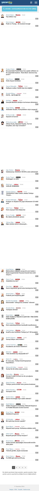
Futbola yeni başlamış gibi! (15, 295)
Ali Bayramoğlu (10, 115)
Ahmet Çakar (10, 293)
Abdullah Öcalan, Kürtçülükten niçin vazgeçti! (21, 109)
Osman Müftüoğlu (11, 199)
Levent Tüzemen (11, 344)
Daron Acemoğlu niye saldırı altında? (18, 398)
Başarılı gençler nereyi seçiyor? (17, 435)
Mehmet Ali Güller (11, 367)
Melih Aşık (9, 184)
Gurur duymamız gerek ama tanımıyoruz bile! (21, 288)
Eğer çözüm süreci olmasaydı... (16, 224)
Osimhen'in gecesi (12, 414)
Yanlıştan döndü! (12, 309)
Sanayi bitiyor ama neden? (15, 339)
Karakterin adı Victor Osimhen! (16, 346)
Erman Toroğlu (10, 215)
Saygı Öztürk (9, 107)
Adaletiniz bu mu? (12, 281)
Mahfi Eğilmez (10, 404)
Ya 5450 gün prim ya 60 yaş (15, 458)
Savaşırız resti (11, 391)
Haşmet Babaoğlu (11, 86)
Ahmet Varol (9, 441)
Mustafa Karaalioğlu (11, 300)
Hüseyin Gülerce (11, 191)
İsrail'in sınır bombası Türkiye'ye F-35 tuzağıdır (22, 332)
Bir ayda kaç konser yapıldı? (15, 421)
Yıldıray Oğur (10, 222)
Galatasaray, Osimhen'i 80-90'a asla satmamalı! (22, 172)
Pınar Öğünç (9, 449)
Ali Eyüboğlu (9, 419)
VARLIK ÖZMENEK (12, 186)
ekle (24, 22)
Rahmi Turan (9, 279)
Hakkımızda (26, 489)
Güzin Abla (9, 374)
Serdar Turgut (10, 177)
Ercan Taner (9, 412)
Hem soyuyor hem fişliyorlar (15, 210)
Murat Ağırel (9, 426)
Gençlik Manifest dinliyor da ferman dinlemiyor (22, 102)
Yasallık (20, 489)
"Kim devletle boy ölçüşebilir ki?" (17, 353)
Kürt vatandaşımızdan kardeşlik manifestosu (21, 325)
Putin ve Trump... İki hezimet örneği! (18, 24)
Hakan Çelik (9, 433)
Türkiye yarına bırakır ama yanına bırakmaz (20, 384)
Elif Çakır (8, 352)
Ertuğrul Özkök (10, 69)
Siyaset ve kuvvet (12, 116)
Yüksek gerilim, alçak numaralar (17, 451)
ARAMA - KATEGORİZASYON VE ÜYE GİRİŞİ (20, 9)
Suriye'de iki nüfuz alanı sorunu (17, 369)
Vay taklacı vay (11, 16)
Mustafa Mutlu (10, 308)
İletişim (12, 489)
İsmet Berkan (10, 269)
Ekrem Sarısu (10, 456)
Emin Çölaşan (10, 22)
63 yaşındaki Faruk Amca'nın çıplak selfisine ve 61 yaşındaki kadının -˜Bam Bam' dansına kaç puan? (22, 72)
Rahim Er (8, 359)
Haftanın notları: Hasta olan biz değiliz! (19, 88)
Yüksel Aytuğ (9, 323)
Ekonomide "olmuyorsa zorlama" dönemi (20, 302)
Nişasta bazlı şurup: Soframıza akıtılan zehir (21, 428)
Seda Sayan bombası (13, 81)
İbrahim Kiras (10, 397)
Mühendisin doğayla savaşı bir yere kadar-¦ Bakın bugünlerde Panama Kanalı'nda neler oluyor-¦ (21, 272)
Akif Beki (8, 100)
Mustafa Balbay (10, 93)
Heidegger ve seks (12, 179)
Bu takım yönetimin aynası (15, 217)
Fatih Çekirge (10, 330)
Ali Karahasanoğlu (11, 122)
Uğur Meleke (9, 170)
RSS (15, 489)
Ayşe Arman (9, 79)
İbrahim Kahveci (10, 337)
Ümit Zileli (9, 286)
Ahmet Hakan (10, 15)
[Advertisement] (19, 47)
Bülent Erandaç (10, 382)
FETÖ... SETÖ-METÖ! (13, 95)
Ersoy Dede (9, 315)
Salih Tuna (9, 208)
